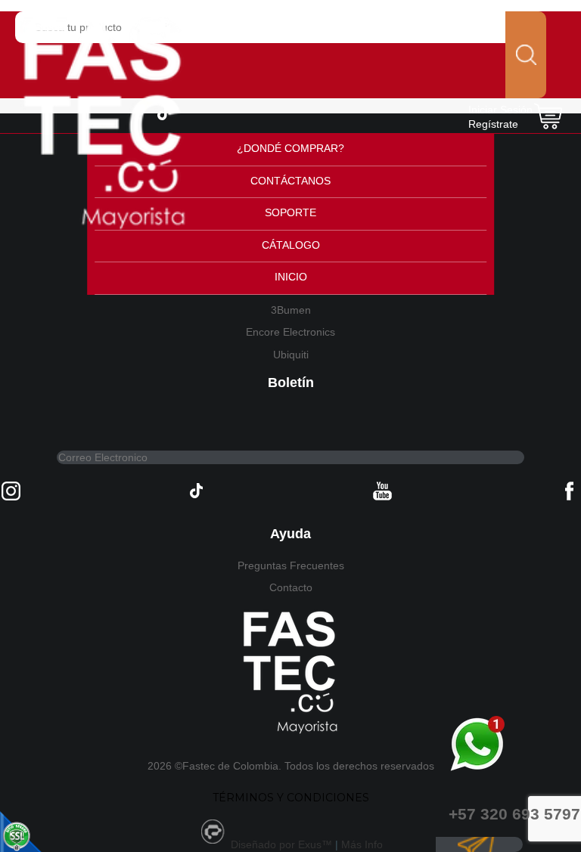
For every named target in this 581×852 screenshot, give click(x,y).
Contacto (290, 587)
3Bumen (291, 310)
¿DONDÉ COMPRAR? (290, 148)
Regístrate (493, 124)
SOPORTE (290, 212)
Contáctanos (290, 181)
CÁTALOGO (291, 245)
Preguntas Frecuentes (291, 565)
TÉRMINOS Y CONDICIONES (291, 797)
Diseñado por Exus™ (281, 844)
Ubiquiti (291, 355)
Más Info (362, 844)
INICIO (291, 277)
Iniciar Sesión (500, 110)
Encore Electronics (290, 332)
